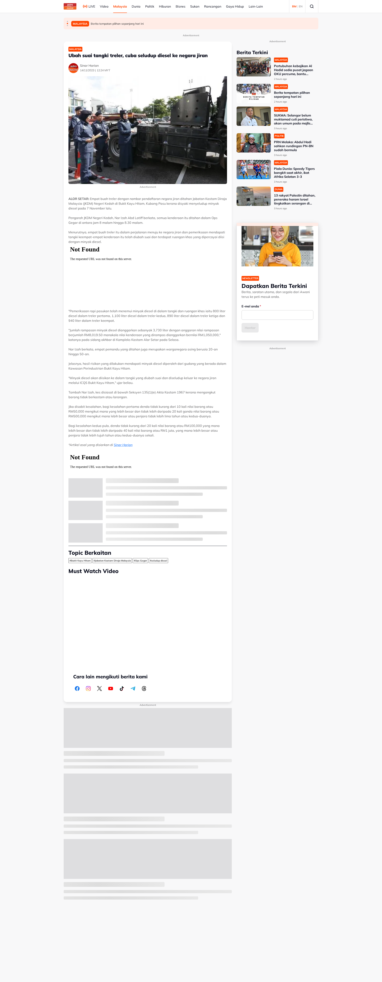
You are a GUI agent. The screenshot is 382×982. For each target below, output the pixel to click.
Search (311, 6)
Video (104, 6)
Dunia (136, 6)
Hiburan (165, 6)
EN (300, 6)
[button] (67, 21)
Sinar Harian (123, 445)
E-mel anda (250, 306)
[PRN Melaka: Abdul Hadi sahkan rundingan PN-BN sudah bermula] (254, 143)
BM (294, 6)
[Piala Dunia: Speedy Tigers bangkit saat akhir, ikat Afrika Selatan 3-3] (254, 169)
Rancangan (212, 6)
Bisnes (180, 6)
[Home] (70, 6)
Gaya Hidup (235, 6)
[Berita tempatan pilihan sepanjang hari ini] (254, 93)
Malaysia (120, 6)
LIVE (92, 6)
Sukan (194, 6)
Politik (149, 6)
